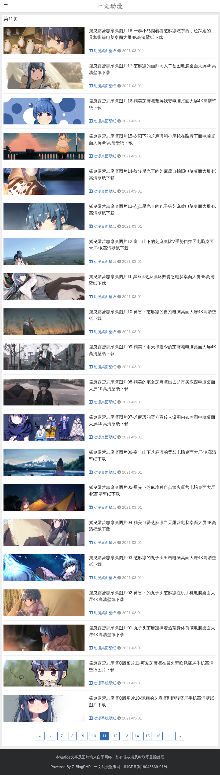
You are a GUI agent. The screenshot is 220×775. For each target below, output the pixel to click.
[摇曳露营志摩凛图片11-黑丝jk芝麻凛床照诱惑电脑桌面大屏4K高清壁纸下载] (44, 299)
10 (94, 736)
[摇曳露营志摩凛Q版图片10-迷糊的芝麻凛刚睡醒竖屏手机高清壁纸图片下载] (44, 720)
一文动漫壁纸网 (107, 767)
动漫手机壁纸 (105, 683)
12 (115, 736)
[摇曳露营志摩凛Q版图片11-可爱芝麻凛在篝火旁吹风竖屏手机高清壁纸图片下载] (44, 685)
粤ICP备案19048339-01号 (145, 767)
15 (147, 736)
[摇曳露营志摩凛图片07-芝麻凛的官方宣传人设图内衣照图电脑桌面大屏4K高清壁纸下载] (44, 439)
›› (179, 736)
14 (137, 736)
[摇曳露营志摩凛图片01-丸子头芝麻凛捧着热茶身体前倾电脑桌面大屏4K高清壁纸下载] (44, 650)
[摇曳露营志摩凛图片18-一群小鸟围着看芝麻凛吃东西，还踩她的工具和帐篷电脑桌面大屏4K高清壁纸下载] (44, 53)
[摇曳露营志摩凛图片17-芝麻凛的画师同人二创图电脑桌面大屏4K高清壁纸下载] (44, 88)
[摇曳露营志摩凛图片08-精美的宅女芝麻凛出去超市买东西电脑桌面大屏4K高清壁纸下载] (44, 404)
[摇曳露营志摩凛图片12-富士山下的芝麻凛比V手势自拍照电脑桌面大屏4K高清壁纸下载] (44, 263)
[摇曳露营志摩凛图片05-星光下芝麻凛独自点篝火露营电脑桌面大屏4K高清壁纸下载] (44, 509)
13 (126, 736)
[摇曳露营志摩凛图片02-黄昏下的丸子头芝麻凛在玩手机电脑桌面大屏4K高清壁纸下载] (44, 615)
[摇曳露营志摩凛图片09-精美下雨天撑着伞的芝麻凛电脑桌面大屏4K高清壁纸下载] (44, 369)
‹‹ (40, 736)
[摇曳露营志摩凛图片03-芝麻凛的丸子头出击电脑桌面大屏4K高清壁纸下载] (44, 580)
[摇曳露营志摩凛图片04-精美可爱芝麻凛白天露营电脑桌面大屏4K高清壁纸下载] (44, 544)
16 (158, 736)
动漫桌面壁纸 (105, 51)
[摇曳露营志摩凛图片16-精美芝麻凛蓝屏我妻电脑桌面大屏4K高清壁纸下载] (44, 123)
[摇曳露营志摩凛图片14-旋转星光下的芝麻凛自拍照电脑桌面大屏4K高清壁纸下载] (44, 193)
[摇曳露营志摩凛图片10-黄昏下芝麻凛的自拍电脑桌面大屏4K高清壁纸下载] (44, 334)
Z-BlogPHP (81, 767)
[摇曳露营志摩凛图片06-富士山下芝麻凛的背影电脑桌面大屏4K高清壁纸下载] (44, 474)
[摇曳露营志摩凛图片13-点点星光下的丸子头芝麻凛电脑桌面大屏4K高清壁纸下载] (44, 228)
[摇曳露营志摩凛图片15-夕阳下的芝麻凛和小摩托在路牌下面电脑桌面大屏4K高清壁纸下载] (44, 158)
